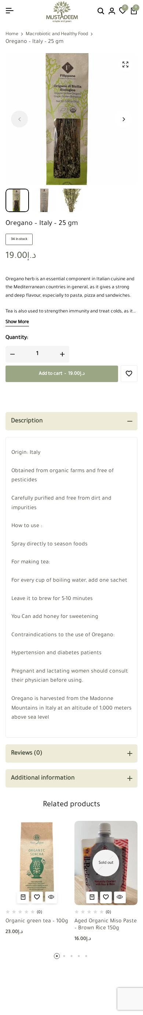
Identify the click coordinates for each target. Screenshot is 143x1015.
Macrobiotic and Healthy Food (57, 34)
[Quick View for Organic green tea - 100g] (51, 897)
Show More (17, 322)
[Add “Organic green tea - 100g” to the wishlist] (37, 897)
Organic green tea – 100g (37, 922)
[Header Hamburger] (10, 11)
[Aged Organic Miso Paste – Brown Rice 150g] (106, 863)
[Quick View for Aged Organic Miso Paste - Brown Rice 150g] (120, 897)
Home (12, 34)
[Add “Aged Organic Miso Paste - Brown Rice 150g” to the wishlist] (106, 897)
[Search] (100, 11)
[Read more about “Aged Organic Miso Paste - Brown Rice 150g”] (92, 897)
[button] (122, 11)
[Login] (111, 11)
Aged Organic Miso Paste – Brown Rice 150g (105, 925)
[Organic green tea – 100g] (37, 863)
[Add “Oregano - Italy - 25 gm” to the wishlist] (129, 373)
